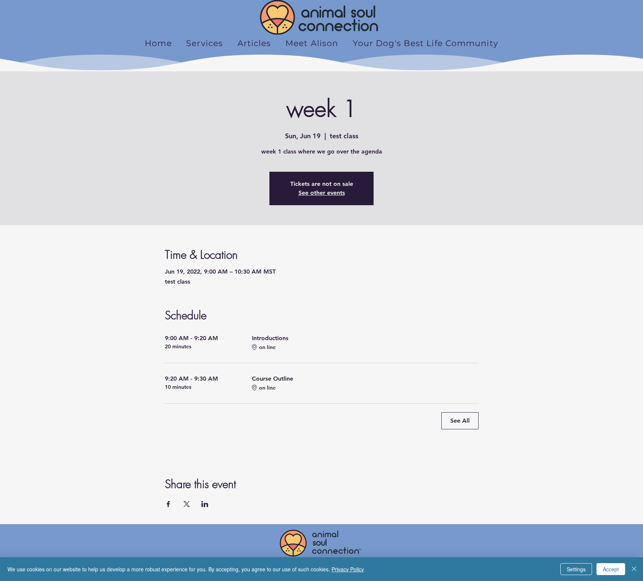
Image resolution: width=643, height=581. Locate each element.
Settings (576, 569)
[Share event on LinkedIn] (204, 504)
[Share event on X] (186, 504)
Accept (611, 569)
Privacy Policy (348, 569)
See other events (321, 192)
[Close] (634, 569)
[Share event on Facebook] (168, 504)
